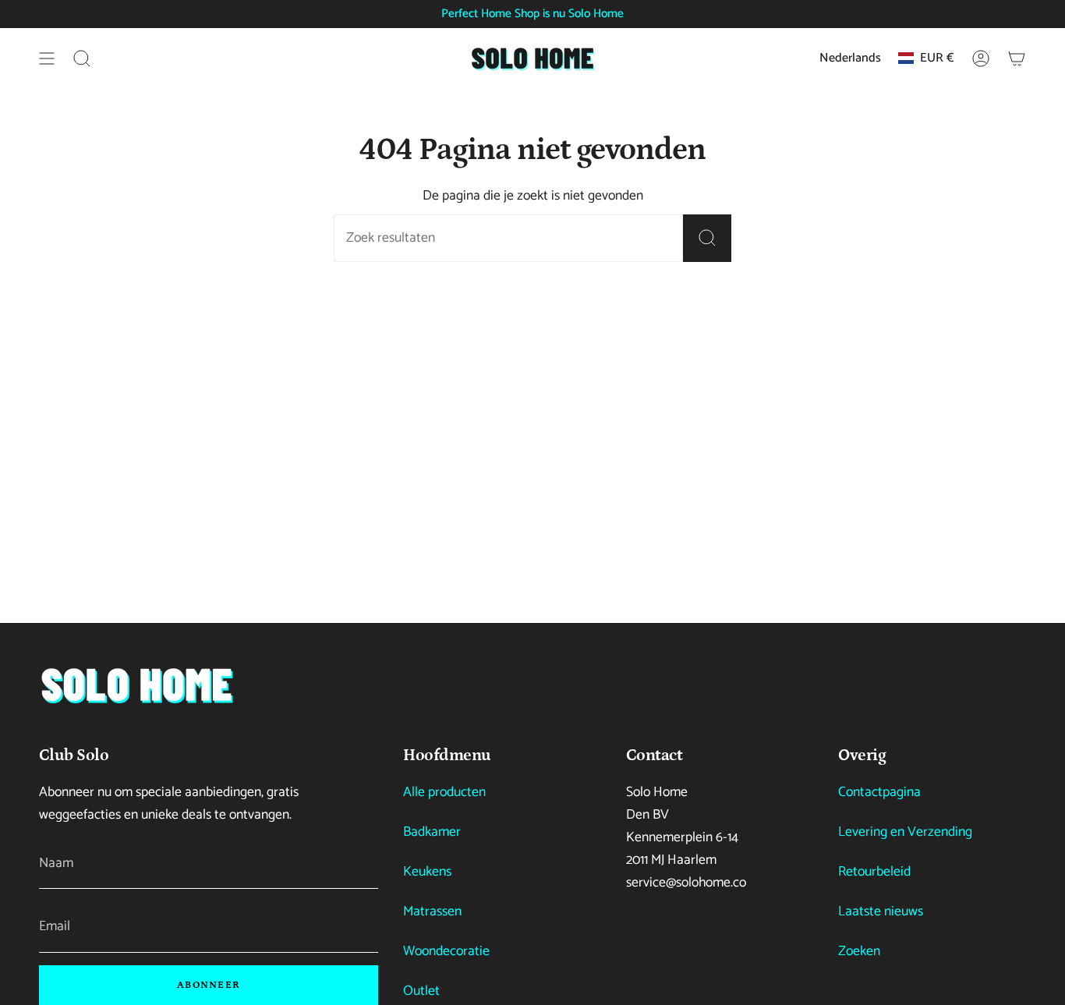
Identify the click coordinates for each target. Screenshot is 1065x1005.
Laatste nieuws (880, 912)
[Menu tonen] (46, 58)
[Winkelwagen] (1017, 58)
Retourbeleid (874, 872)
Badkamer (432, 832)
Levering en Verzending (905, 832)
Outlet (421, 991)
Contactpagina (879, 792)
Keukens (427, 872)
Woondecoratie (446, 951)
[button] (82, 58)
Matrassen (432, 912)
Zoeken (859, 951)
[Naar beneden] (136, 685)
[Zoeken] (707, 238)
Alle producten (444, 792)
